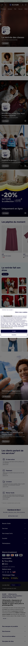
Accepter (14, 331)
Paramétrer (14, 334)
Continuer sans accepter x (7, 309)
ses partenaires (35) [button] (8, 315)
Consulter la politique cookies (7, 327)
